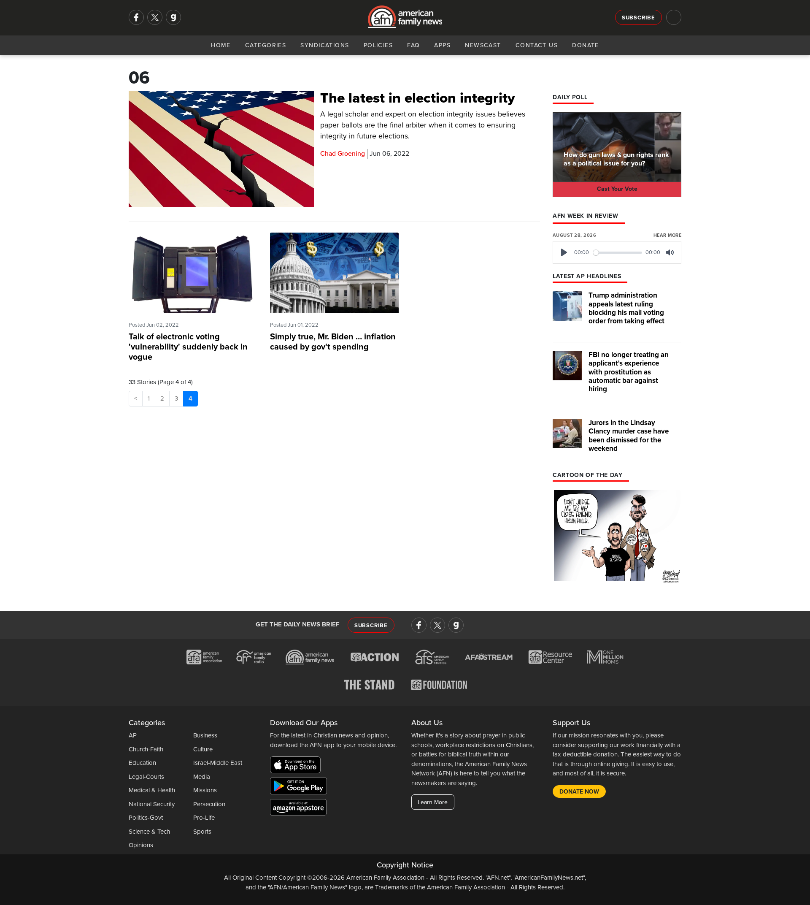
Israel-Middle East (217, 763)
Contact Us (537, 45)
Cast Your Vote (617, 188)
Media (201, 776)
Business (205, 735)
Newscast (483, 45)
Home (221, 45)
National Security (152, 804)
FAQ (413, 45)
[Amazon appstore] (298, 809)
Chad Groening (342, 153)
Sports (202, 831)
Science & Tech (149, 831)
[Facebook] (136, 17)
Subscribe (638, 17)
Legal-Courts (146, 776)
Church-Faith (146, 749)
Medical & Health (152, 790)
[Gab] (173, 17)
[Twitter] (154, 17)
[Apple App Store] (297, 766)
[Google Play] (300, 787)
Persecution (209, 804)
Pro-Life (204, 817)
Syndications (324, 45)
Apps (442, 45)
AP (133, 735)
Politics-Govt (146, 817)
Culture (203, 749)
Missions (205, 790)
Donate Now (579, 791)
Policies (378, 45)
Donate (585, 45)
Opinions (141, 845)
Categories (265, 45)
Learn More (433, 802)
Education (142, 763)
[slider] (618, 253)
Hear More (667, 235)
